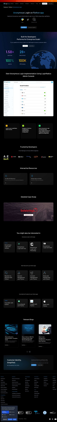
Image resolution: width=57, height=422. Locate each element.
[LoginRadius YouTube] (55, 419)
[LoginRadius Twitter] (52, 419)
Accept (14, 419)
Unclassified (5, 416)
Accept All (10, 419)
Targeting (4, 414)
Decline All (5, 419)
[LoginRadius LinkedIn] (50, 419)
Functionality (13, 414)
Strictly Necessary (5, 412)
